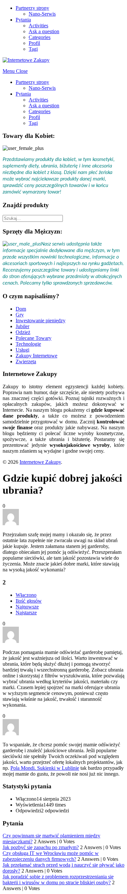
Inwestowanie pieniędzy (40, 320)
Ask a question (44, 31)
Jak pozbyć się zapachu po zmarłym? (41, 847)
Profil (34, 43)
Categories (39, 37)
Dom (21, 309)
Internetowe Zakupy (40, 462)
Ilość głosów (29, 601)
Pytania (23, 19)
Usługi (22, 350)
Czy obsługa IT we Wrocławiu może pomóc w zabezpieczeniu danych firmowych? (51, 856)
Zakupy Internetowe (36, 355)
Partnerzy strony (32, 8)
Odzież (23, 332)
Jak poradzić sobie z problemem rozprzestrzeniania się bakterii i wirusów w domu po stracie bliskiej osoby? (58, 879)
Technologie (28, 344)
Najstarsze (26, 612)
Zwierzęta (26, 361)
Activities (38, 25)
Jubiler (22, 326)
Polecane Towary (33, 338)
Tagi (33, 49)
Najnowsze (27, 606)
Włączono (26, 595)
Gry (20, 314)
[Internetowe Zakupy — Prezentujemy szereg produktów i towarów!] (26, 60)
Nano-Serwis (42, 14)
